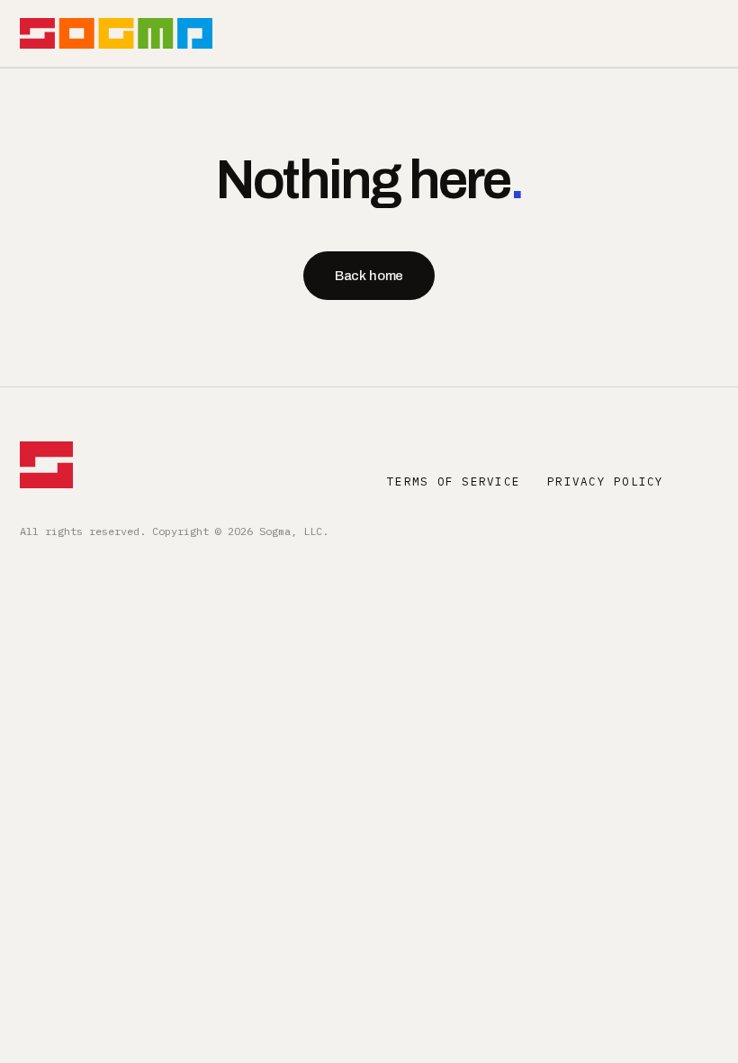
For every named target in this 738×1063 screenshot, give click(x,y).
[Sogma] (116, 33)
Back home (369, 275)
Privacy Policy (605, 481)
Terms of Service (453, 481)
